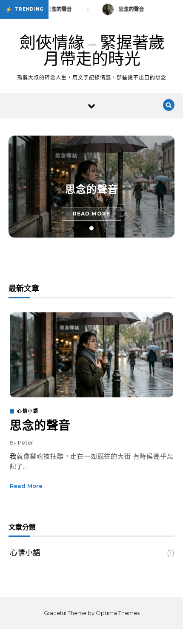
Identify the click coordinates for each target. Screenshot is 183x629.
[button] (91, 228)
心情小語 (27, 411)
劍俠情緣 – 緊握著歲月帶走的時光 (92, 51)
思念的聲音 (91, 190)
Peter (25, 442)
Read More (91, 213)
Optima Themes (118, 612)
